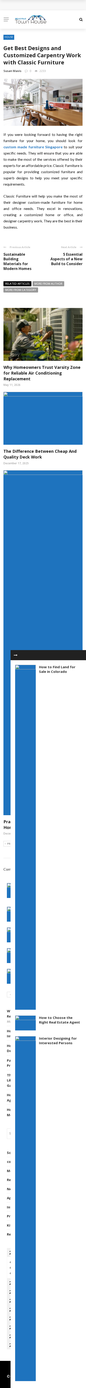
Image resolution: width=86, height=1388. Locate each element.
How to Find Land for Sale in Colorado (57, 669)
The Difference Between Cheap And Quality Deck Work (40, 454)
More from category (20, 290)
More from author (48, 284)
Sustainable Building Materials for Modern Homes (17, 261)
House (9, 37)
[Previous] (10, 994)
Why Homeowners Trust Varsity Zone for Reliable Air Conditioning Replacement (41, 372)
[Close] (16, 655)
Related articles (17, 284)
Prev (10, 843)
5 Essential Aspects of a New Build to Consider (66, 259)
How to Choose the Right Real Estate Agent (59, 1019)
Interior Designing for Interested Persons (58, 1040)
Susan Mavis (12, 71)
